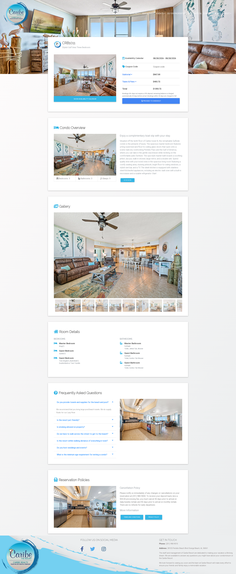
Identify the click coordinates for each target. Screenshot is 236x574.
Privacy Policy (153, 517)
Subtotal (126, 74)
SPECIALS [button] (134, 13)
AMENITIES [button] (147, 13)
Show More (127, 180)
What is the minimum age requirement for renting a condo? (82, 454)
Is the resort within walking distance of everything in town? (82, 441)
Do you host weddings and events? (72, 448)
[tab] (85, 402)
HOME (107, 13)
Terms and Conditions (132, 517)
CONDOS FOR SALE (212, 13)
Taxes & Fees (128, 81)
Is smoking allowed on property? (71, 427)
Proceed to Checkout (152, 101)
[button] (63, 255)
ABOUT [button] (226, 13)
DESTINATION (194, 13)
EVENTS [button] (160, 13)
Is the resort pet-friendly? (68, 420)
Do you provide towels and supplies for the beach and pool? (83, 402)
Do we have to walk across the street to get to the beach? (82, 434)
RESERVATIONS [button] (119, 13)
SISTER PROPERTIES (176, 13)
